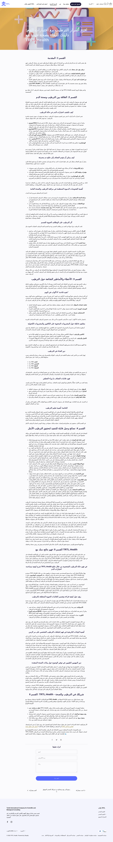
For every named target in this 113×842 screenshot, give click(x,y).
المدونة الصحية (53, 4)
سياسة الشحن (79, 835)
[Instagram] (11, 822)
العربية (90, 4)
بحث (43, 835)
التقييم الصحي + (102, 814)
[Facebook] (7, 822)
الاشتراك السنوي (102, 817)
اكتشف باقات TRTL (29, 4)
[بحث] (107, 4)
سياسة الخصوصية (102, 835)
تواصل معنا (66, 4)
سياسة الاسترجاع (71, 835)
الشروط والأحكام (49, 835)
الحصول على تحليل (75, 4)
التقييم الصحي (101, 811)
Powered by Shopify (23, 835)
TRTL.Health (14, 835)
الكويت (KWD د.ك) (11, 831)
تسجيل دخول (99, 4)
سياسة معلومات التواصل (91, 835)
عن (60, 4)
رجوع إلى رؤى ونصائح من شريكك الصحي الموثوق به (56, 790)
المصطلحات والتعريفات (60, 835)
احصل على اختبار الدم (42, 4)
